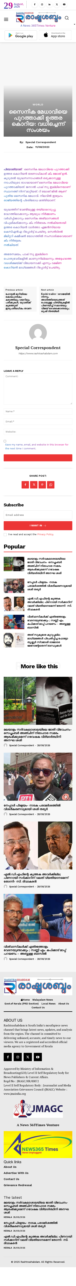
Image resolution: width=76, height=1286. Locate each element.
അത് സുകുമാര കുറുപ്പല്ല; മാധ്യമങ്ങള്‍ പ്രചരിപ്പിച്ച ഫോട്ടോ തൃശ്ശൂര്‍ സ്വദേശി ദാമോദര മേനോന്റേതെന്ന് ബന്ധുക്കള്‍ (47, 640)
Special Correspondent (40, 142)
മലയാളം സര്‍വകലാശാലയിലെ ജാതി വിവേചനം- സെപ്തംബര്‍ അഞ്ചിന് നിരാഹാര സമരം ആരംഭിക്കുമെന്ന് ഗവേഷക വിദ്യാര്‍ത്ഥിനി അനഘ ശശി (46, 566)
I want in (36, 525)
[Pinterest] (42, 484)
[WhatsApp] (50, 484)
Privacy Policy (45, 534)
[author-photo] (6, 745)
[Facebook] (34, 4)
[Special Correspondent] (38, 333)
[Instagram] (42, 4)
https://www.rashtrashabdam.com (38, 353)
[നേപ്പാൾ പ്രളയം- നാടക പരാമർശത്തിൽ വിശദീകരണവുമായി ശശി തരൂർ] (14, 586)
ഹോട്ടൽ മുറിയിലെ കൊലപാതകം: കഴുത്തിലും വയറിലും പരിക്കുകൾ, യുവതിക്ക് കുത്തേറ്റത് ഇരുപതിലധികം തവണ (19, 301)
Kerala (8, 1217)
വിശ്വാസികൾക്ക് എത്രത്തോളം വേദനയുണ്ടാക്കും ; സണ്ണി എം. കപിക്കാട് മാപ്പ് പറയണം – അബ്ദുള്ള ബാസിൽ (48, 622)
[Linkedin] (49, 4)
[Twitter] (57, 4)
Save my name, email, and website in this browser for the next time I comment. (36, 446)
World (38, 104)
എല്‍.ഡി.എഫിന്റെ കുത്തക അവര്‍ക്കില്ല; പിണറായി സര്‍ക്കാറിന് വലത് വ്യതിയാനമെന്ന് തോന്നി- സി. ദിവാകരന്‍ (49, 604)
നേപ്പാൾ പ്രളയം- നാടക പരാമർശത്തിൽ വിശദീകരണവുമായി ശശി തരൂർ (49, 585)
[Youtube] (64, 4)
